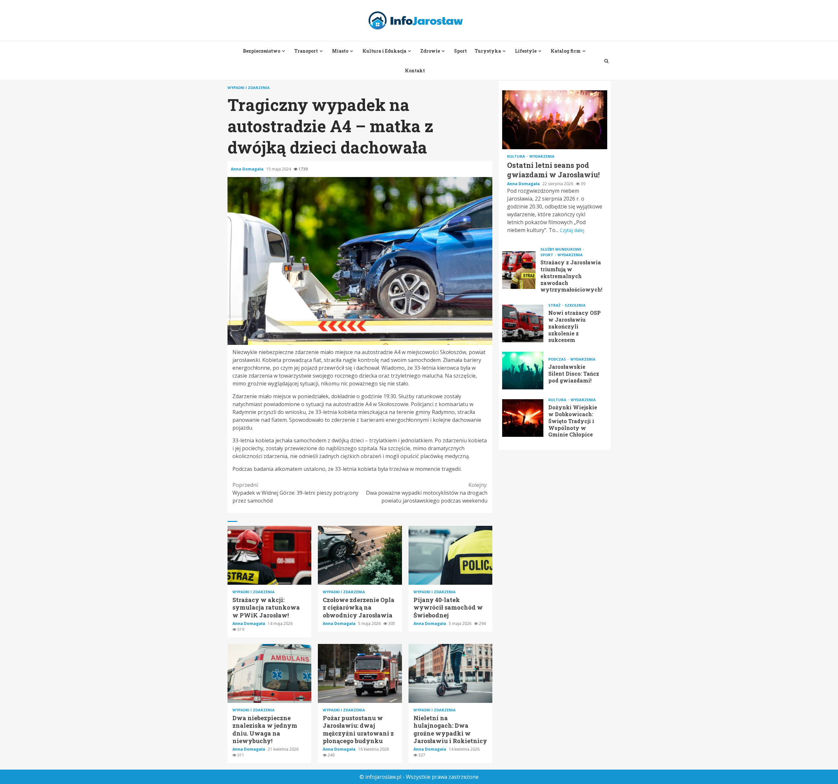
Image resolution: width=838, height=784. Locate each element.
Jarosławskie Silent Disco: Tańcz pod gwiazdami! (522, 370)
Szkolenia (575, 305)
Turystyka (488, 51)
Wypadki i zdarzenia (249, 87)
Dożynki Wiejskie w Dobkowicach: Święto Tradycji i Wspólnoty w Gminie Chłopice (522, 418)
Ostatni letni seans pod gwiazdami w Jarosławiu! (554, 119)
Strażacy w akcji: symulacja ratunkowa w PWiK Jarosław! (269, 555)
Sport (460, 51)
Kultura (516, 156)
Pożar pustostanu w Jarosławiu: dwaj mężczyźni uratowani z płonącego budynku (360, 673)
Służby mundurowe (561, 249)
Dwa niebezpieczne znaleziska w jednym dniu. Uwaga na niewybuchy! (269, 673)
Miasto (340, 51)
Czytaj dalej (572, 230)
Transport (306, 51)
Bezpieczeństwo (261, 51)
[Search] (606, 61)
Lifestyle (526, 51)
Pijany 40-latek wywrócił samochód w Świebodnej (450, 555)
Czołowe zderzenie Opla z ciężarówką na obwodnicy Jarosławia (360, 555)
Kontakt (415, 70)
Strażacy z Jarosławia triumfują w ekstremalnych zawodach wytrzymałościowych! (519, 270)
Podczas (557, 359)
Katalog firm (566, 51)
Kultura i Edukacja (384, 51)
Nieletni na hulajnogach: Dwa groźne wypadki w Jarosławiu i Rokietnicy (450, 673)
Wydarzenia (542, 156)
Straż (554, 305)
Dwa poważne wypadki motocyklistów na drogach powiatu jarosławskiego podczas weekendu (426, 492)
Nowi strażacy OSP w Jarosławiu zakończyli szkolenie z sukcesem (522, 323)
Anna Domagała (247, 169)
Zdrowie (430, 51)
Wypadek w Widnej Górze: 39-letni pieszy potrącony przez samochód (295, 492)
